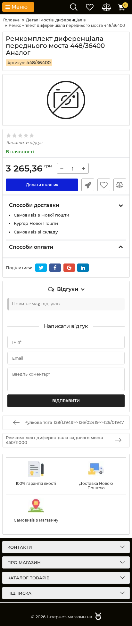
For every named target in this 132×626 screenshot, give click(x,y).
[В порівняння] (119, 185)
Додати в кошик (42, 184)
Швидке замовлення (87, 185)
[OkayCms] (97, 616)
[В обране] (103, 185)
